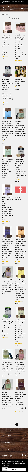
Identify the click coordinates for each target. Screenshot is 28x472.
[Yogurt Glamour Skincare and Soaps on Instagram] (25, 457)
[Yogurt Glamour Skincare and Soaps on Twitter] (25, 455)
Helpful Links (8, 430)
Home (3, 14)
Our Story (6, 442)
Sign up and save (9, 435)
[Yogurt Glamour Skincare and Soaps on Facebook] (22, 455)
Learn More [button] (5, 465)
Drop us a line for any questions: (11, 448)
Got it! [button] (14, 469)
